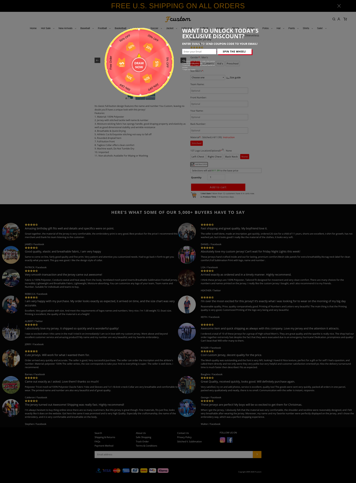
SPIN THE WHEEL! (234, 51)
